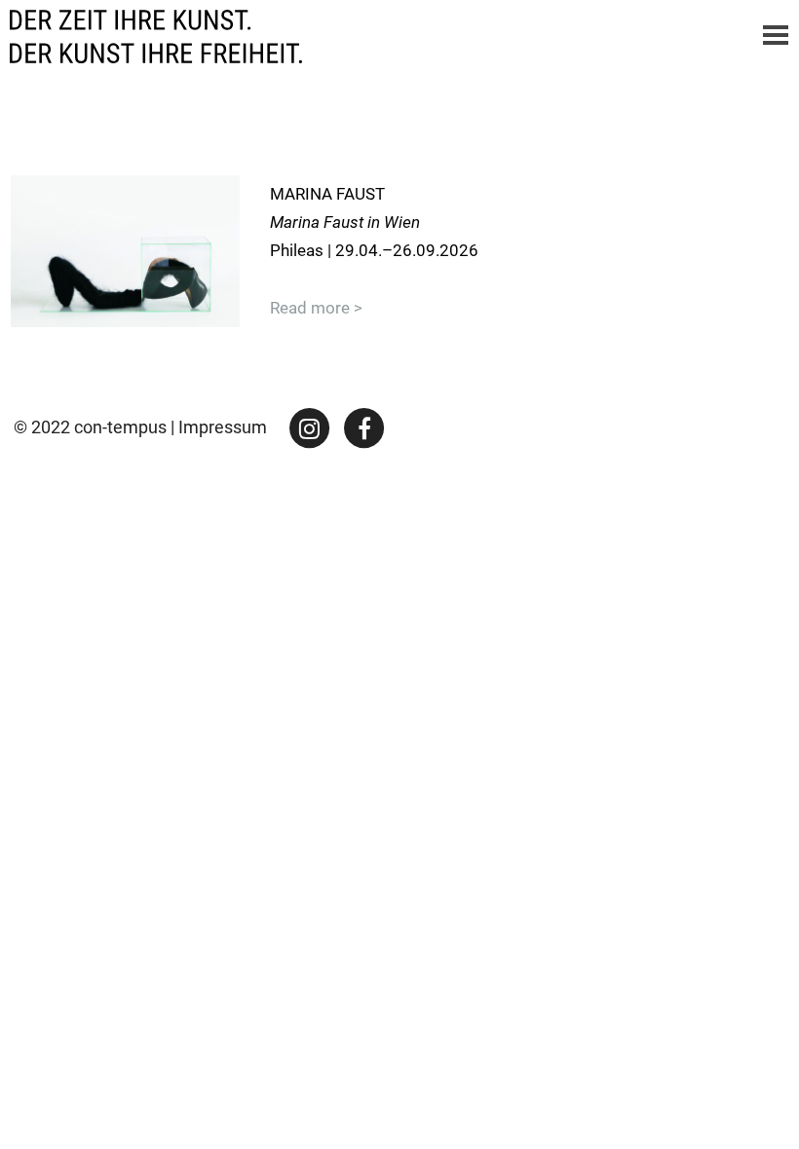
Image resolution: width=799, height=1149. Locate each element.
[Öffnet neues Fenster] (309, 427)
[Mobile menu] (775, 37)
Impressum (222, 427)
